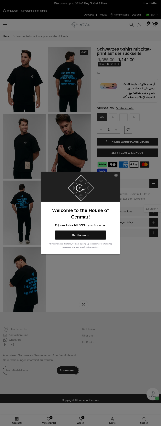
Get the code (80, 235)
